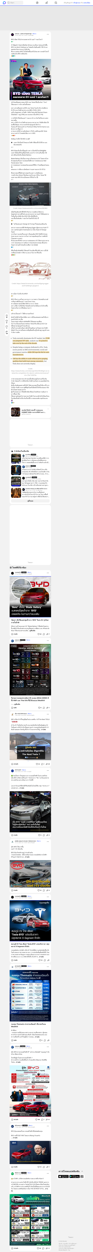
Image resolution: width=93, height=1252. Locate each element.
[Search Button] (8, 2)
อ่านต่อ (43, 729)
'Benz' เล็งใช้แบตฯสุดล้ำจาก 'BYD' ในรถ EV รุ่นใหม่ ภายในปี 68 (29, 621)
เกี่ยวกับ (60, 1243)
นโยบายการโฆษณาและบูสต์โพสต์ (67, 1245)
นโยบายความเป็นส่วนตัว (64, 1247)
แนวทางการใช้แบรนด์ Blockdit (66, 1248)
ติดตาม (34, 33)
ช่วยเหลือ (65, 1243)
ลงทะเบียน (86, 3)
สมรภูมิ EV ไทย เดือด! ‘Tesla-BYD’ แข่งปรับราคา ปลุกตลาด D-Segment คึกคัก (30, 945)
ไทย (69, 1250)
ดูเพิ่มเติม (32, 631)
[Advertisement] (46, 18)
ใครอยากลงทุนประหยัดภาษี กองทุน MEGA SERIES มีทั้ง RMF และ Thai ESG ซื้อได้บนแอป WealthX (30, 699)
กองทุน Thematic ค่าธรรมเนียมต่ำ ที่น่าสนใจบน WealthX (28, 1025)
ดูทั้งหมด (30, 501)
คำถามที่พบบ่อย (72, 1243)
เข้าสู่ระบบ (76, 3)
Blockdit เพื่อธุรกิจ (63, 1250)
